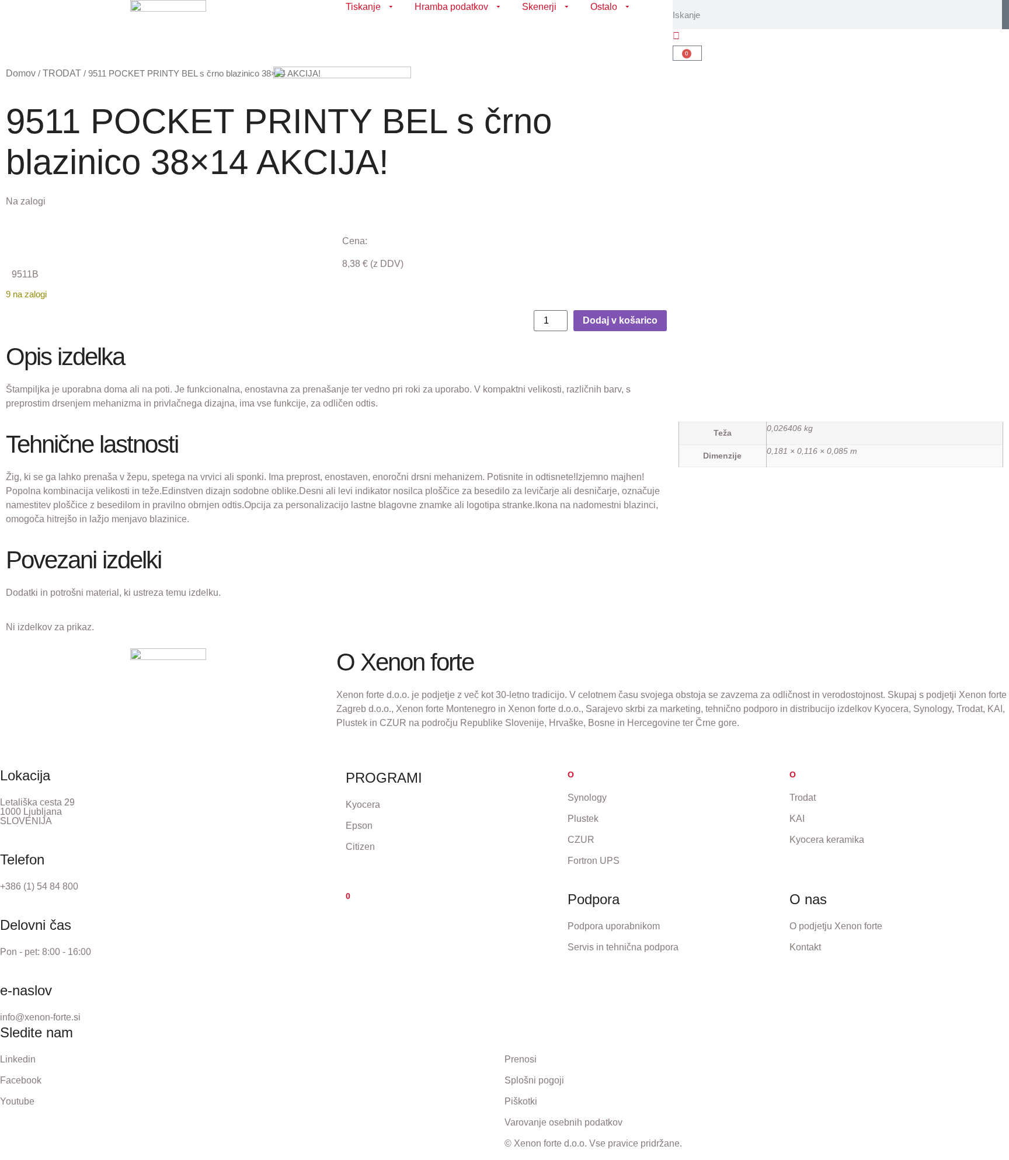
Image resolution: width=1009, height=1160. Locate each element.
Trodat (802, 798)
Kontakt (805, 947)
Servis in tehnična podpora (623, 947)
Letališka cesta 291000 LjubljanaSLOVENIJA (37, 811)
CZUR (581, 840)
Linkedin (18, 1059)
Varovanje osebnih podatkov (563, 1122)
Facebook (20, 1080)
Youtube (17, 1101)
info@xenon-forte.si (40, 1017)
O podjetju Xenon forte (835, 926)
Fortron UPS (594, 861)
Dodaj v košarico (620, 320)
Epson (359, 826)
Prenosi (521, 1059)
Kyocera (363, 805)
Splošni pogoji (534, 1080)
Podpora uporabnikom (614, 926)
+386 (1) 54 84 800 (39, 886)
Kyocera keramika (826, 840)
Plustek (583, 819)
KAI (797, 819)
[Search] (1005, 14)
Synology (587, 798)
